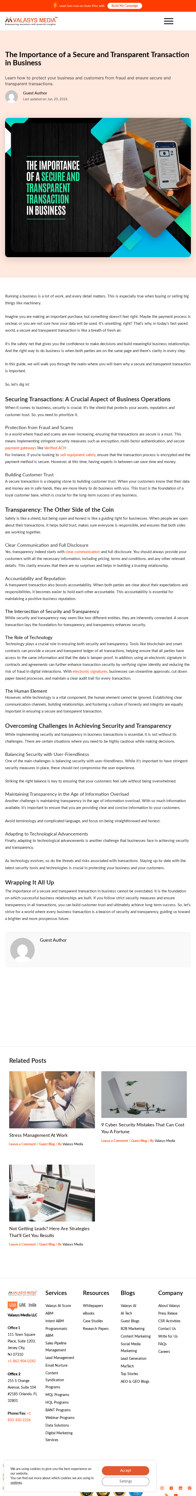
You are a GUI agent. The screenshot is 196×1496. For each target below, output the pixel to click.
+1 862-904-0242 (22, 1361)
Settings (125, 1481)
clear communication (83, 552)
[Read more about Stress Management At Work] (52, 1099)
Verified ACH (55, 448)
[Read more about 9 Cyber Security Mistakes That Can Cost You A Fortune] (144, 1094)
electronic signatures (90, 672)
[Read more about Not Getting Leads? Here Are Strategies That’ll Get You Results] (52, 1193)
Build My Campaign (125, 5)
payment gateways (20, 448)
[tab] (12, 1305)
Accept (125, 1471)
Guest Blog (47, 1144)
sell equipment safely (77, 455)
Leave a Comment (22, 1144)
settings (16, 1483)
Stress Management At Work (38, 1135)
